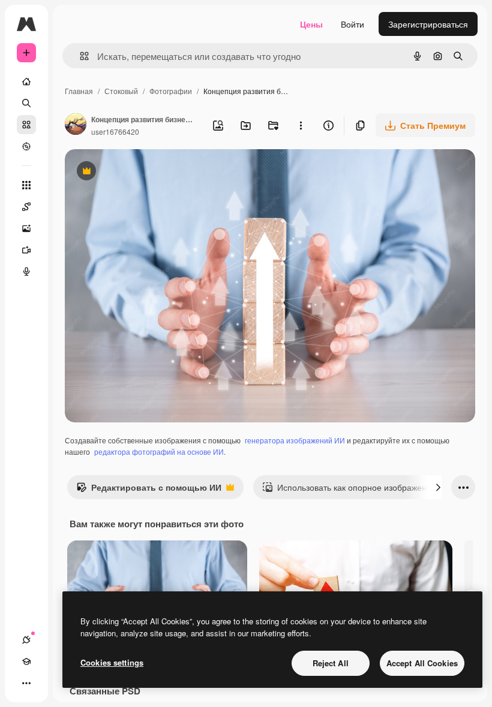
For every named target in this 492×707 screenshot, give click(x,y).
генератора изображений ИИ (295, 440)
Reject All (331, 663)
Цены (311, 24)
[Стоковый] (26, 124)
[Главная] (26, 81)
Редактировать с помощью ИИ (148, 490)
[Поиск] (26, 103)
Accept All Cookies (422, 663)
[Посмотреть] (26, 146)
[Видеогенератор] (26, 249)
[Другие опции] (301, 125)
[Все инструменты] (26, 185)
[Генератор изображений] (26, 228)
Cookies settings (111, 662)
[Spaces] (26, 206)
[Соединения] (26, 639)
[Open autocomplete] (79, 56)
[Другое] (26, 683)
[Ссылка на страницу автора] (75, 125)
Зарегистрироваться (428, 24)
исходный (145, 172)
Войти (352, 24)
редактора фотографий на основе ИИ (159, 451)
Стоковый (121, 91)
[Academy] (26, 661)
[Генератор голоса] (26, 271)
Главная (79, 91)
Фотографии (170, 91)
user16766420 (115, 131)
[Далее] (438, 487)
